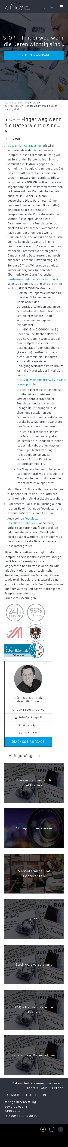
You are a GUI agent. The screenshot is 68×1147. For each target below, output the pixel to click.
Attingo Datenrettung (16, 102)
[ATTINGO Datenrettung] (17, 6)
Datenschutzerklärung (28, 1083)
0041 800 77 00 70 (30, 709)
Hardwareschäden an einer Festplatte (33, 279)
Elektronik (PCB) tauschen (24, 145)
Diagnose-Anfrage (28, 742)
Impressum (55, 1083)
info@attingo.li (30, 717)
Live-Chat (30, 733)
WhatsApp (30, 725)
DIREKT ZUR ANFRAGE (34, 55)
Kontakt (33, 1088)
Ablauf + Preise (52, 1088)
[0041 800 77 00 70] (53, 7)
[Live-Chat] (46, 7)
